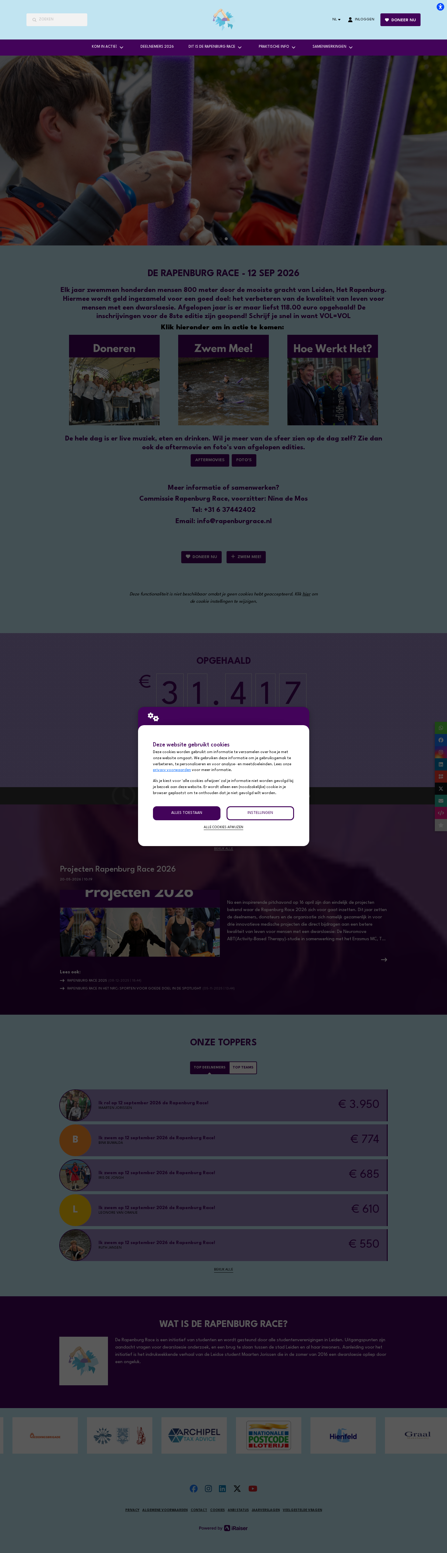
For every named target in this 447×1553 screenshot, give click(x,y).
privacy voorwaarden (172, 770)
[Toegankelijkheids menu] (440, 6)
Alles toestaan (186, 813)
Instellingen (260, 813)
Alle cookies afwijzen (223, 827)
